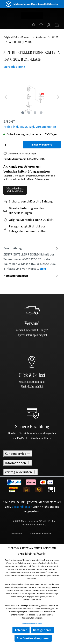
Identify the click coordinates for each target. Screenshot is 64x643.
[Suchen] (33, 25)
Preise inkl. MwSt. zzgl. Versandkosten (29, 127)
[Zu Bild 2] (28, 112)
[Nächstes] (58, 96)
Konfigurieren (42, 630)
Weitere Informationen (32, 623)
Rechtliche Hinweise (41, 533)
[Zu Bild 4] (41, 112)
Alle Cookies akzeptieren (33, 638)
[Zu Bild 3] (35, 112)
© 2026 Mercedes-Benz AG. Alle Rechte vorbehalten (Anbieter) (34, 523)
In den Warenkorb (41, 144)
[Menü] (7, 25)
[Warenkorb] (57, 25)
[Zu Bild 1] (22, 112)
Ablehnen (21, 630)
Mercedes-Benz (14, 67)
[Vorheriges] (6, 96)
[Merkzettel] (41, 25)
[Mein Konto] (49, 25)
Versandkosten (22, 507)
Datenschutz (17, 533)
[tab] (31, 258)
